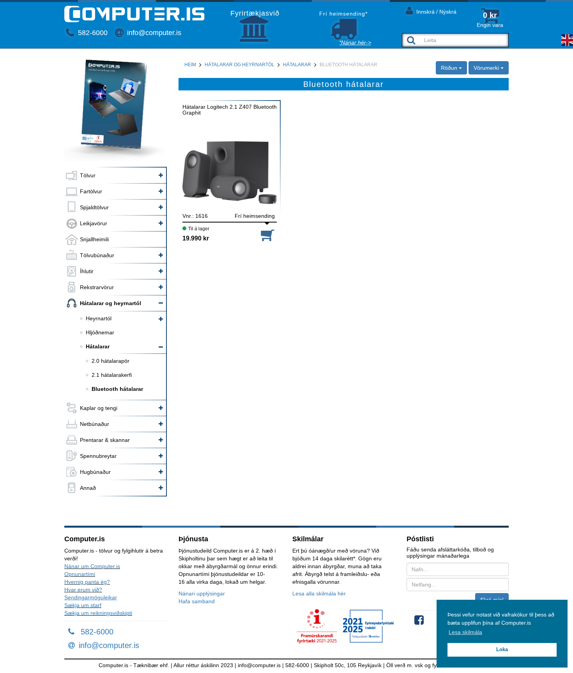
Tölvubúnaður (97, 255)
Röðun (450, 68)
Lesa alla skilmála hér (319, 593)
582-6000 (92, 33)
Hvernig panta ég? (87, 582)
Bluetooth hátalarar (117, 389)
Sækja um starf (82, 605)
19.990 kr (195, 238)
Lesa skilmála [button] (465, 632)
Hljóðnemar (100, 332)
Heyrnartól (98, 318)
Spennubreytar (98, 456)
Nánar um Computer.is (92, 566)
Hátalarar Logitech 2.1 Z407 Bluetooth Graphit (229, 110)
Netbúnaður (94, 424)
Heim (190, 64)
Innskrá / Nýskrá (435, 12)
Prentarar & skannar (105, 440)
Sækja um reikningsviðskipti (98, 613)
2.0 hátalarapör (110, 361)
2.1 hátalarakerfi (112, 375)
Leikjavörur (93, 223)
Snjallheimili (94, 239)
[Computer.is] (134, 14)
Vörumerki (487, 68)
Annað (88, 488)
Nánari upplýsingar (202, 593)
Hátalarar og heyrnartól (110, 303)
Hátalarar (98, 346)
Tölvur (88, 175)
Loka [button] (502, 649)
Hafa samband (197, 601)
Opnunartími (79, 574)
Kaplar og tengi (98, 408)
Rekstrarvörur (97, 287)
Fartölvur (91, 191)
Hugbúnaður (95, 472)
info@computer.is (153, 33)
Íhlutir (87, 271)
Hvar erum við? (83, 589)
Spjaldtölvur (94, 207)
